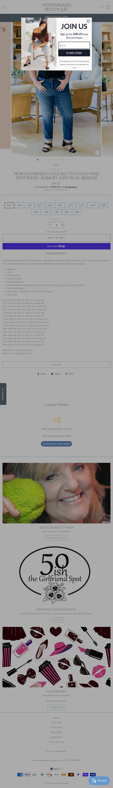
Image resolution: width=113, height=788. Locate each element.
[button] (88, 21)
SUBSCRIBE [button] (74, 53)
